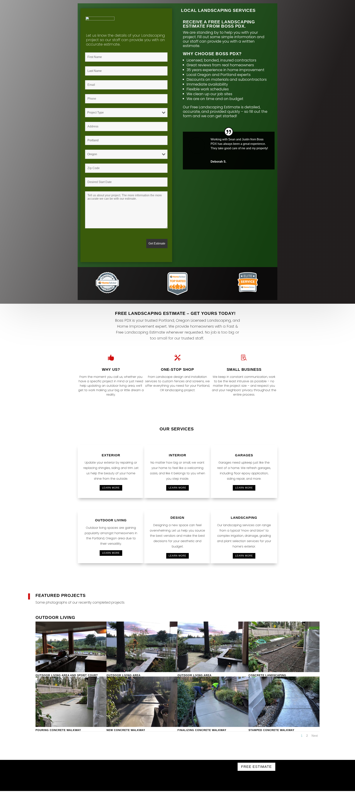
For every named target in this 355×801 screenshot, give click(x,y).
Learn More (111, 487)
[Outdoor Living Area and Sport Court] (71, 671)
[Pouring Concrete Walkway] (71, 725)
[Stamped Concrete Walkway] (284, 725)
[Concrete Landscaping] (284, 671)
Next (315, 735)
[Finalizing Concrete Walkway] (213, 725)
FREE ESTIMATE (256, 767)
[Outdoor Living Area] (142, 671)
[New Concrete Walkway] (142, 725)
